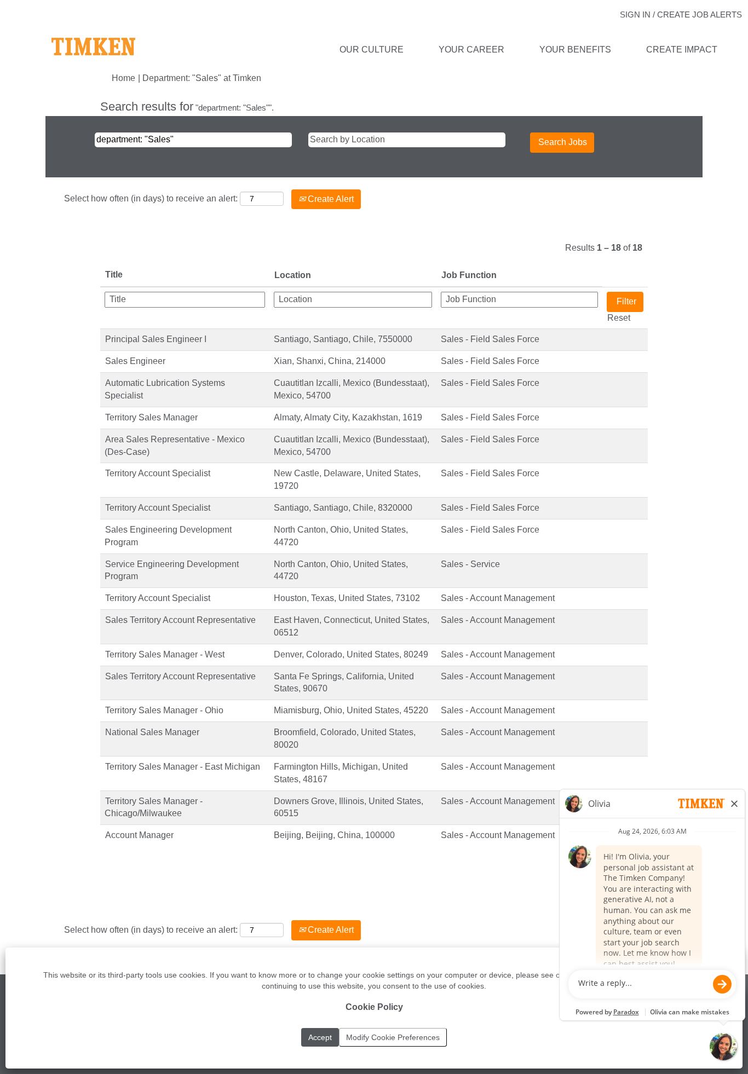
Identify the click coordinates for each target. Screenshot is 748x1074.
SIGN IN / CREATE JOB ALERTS (681, 14)
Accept (320, 1037)
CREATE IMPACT (681, 49)
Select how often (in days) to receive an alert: (151, 198)
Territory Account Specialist (157, 473)
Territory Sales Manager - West (165, 654)
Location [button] (292, 275)
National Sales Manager (152, 732)
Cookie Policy (374, 1007)
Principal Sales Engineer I (155, 339)
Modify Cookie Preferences (393, 1037)
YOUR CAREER (471, 49)
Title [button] (114, 274)
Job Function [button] (469, 275)
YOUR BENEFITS (575, 49)
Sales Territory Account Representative (180, 620)
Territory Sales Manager (151, 417)
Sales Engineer (135, 361)
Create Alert (330, 199)
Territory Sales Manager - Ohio (164, 710)
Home (123, 78)
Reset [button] (618, 317)
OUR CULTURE (372, 49)
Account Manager (139, 835)
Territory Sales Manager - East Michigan (182, 766)
